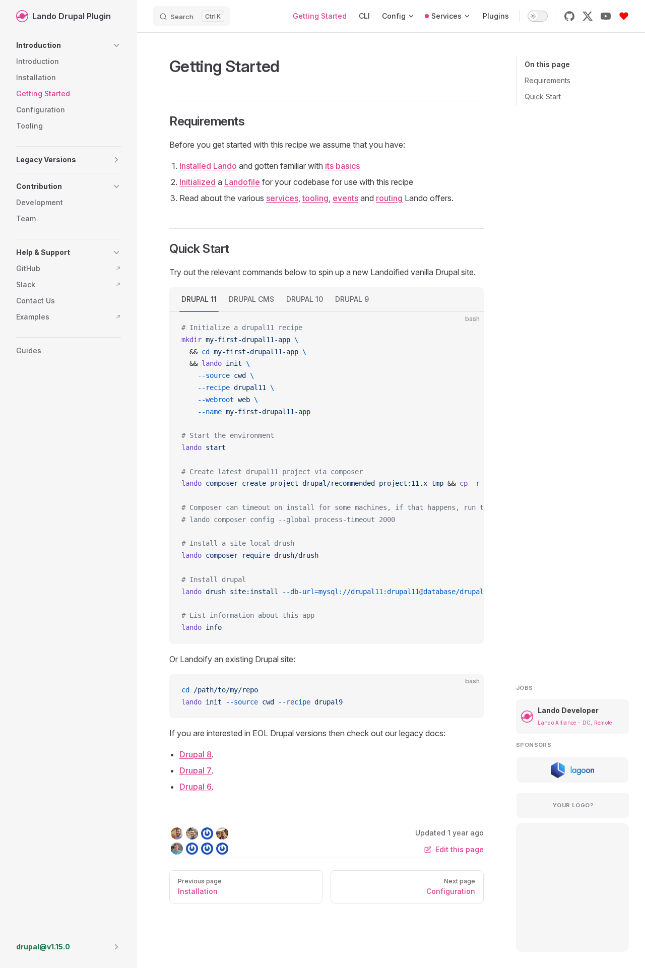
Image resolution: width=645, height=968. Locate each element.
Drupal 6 (195, 787)
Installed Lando (208, 166)
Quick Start (543, 96)
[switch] (538, 16)
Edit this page (459, 849)
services (282, 198)
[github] (569, 16)
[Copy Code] (468, 328)
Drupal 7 (195, 770)
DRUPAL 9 (352, 299)
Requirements (547, 80)
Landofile (242, 182)
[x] (587, 16)
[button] (68, 45)
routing (389, 198)
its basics (342, 166)
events (345, 198)
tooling (315, 198)
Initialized (197, 182)
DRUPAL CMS (251, 299)
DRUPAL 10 (304, 299)
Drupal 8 (195, 754)
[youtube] (606, 16)
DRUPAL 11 (199, 299)
